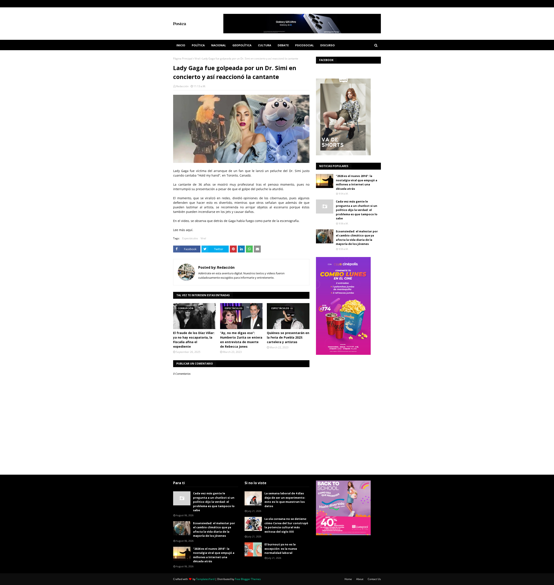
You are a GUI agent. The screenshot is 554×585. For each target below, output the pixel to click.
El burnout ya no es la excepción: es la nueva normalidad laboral (280, 548)
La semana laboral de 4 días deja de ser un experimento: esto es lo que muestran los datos (284, 499)
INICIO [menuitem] (180, 45)
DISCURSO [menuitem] (327, 45)
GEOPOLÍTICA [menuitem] (241, 45)
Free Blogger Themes (248, 579)
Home (348, 579)
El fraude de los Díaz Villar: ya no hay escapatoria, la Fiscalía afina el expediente (193, 340)
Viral (197, 58)
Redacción (182, 86)
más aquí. (186, 230)
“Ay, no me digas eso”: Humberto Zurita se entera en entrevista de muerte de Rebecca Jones (241, 340)
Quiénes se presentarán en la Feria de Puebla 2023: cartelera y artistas (288, 337)
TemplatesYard (205, 579)
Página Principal (182, 58)
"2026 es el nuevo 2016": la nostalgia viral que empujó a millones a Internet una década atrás (356, 182)
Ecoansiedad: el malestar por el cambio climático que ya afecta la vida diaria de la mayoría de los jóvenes (357, 237)
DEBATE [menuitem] (283, 45)
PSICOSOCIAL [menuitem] (304, 45)
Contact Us (374, 579)
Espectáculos (190, 238)
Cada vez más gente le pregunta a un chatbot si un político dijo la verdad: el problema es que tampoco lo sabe (356, 209)
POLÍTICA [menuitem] (198, 45)
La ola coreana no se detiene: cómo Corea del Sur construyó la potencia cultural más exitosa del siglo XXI (286, 525)
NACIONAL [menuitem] (218, 45)
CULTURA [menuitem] (264, 45)
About (359, 579)
